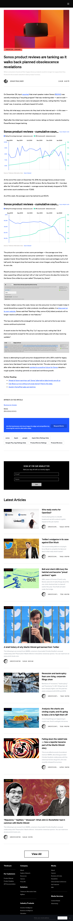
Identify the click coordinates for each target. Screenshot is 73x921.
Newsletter (54, 879)
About (22, 870)
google (25, 438)
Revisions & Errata (56, 876)
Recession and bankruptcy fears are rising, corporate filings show (54, 676)
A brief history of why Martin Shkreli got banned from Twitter (31, 647)
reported (25, 94)
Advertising (54, 903)
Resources (23, 876)
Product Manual (8, 878)
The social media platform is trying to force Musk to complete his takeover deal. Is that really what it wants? (54, 549)
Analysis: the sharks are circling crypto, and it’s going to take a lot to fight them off (55, 711)
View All (36, 854)
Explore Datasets (25, 873)
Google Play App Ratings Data (16, 443)
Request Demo (59, 426)
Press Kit (23, 882)
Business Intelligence (26, 910)
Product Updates (9, 881)
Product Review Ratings (38, 443)
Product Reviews (56, 443)
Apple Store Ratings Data (40, 438)
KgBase (22, 894)
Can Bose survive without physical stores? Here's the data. (31, 384)
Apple (16, 438)
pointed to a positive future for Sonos (44, 367)
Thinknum (8, 866)
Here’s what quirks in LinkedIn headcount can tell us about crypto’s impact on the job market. (54, 519)
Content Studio (55, 901)
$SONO (58, 94)
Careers (22, 879)
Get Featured (55, 884)
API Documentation (9, 884)
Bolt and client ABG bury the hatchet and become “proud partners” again (55, 572)
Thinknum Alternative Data (28, 891)
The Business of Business (11, 4)
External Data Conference (58, 882)
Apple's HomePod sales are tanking (22, 387)
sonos (8, 438)
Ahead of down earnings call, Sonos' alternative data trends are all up (34, 380)
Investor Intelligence (26, 908)
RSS (52, 887)
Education (23, 913)
